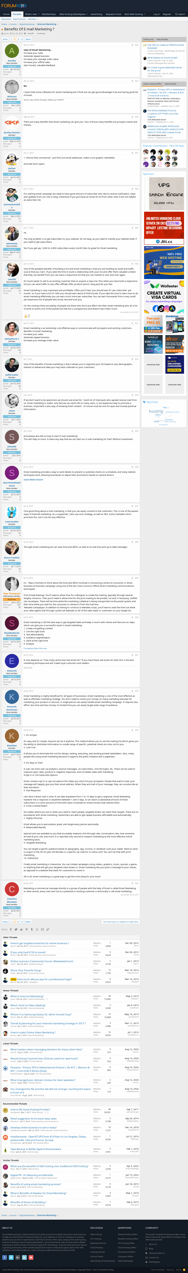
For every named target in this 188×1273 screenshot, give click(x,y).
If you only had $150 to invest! (28, 952)
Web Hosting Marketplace (72, 14)
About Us (153, 1244)
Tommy (13, 1026)
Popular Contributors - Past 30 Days (163, 145)
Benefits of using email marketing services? (35, 1184)
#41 (136, 655)
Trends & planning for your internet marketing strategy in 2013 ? (48, 1023)
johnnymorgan (133, 1112)
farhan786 (134, 1151)
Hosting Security (97, 1252)
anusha (12, 60)
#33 (136, 395)
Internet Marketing (36, 999)
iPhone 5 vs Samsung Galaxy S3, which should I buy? (41, 1014)
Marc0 (13, 946)
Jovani (6, 33)
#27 (136, 153)
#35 (136, 431)
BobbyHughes (133, 1121)
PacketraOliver (16, 1074)
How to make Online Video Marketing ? (33, 1032)
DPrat (136, 945)
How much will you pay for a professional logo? (44, 979)
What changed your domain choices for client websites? (42, 1080)
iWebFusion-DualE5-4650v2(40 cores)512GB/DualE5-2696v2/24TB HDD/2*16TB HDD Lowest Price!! (165, 129)
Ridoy (12, 1169)
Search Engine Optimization (46, 1178)
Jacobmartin (134, 1017)
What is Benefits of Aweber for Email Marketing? (38, 1193)
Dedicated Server (154, 76)
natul (12, 410)
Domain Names (36, 1052)
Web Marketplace (125, 1261)
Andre (12, 973)
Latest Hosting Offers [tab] (152, 83)
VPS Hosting (95, 1238)
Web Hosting (39, 1095)
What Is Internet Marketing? (26, 996)
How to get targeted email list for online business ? (39, 943)
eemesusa (11, 243)
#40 (136, 617)
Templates (33, 982)
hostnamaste (15, 1143)
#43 (136, 730)
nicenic (13, 1052)
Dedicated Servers (98, 1243)
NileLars (11, 96)
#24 (136, 45)
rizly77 (13, 964)
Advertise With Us (157, 1253)
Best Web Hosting (134, 14)
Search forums (19, 19)
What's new (31, 14)
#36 (136, 467)
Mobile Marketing (36, 1017)
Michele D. (14, 1121)
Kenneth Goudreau (11, 708)
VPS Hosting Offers (43, 1074)
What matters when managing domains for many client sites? (46, 1049)
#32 (136, 359)
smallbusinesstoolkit (18, 1130)
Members (32, 19)
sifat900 (11, 446)
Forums (17, 14)
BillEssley (135, 1139)
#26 (136, 117)
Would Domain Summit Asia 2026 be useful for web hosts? (44, 1058)
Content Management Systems (161, 63)
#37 (136, 506)
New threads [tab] (162, 39)
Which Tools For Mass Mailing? (27, 1005)
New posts (6, 19)
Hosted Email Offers (126, 1252)
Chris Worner (15, 1095)
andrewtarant (133, 1026)
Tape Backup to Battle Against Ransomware (35, 1149)
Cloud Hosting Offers (127, 1247)
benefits (31, 33)
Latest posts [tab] (148, 39)
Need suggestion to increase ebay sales (33, 1118)
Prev (6, 39)
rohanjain (135, 981)
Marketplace (154, 1262)
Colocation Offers (125, 1256)
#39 (136, 578)
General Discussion (37, 973)
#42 (136, 691)
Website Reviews (36, 964)
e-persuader (12, 521)
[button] (38, 14)
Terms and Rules (158, 1269)
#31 (136, 323)
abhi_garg (135, 1204)
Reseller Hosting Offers (128, 1238)
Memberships (49, 14)
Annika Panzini (12, 132)
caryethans (134, 1008)
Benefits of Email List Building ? (28, 1202)
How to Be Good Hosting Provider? (30, 1109)
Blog (151, 1248)
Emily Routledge (132, 1168)
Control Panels (96, 1256)
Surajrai (135, 1195)
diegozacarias (133, 973)
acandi (136, 1186)
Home (6, 14)
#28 (136, 189)
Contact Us (154, 1257)
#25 (136, 81)
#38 (136, 542)
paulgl (12, 1187)
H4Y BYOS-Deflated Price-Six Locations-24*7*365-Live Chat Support (162, 113)
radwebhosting (132, 1061)
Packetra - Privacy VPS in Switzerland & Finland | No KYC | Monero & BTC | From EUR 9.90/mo (166, 92)
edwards (12, 670)
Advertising (96, 14)
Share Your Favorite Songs (25, 970)
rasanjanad (15, 1112)
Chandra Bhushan (12, 900)
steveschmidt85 (12, 206)
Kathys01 (135, 998)
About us (170, 1269)
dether (12, 168)
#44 (136, 883)
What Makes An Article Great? (162, 57)
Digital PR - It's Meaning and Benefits (31, 1175)
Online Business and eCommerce (42, 946)
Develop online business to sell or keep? (33, 1127)
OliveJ (12, 1152)
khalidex (12, 745)
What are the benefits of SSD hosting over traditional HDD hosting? (49, 1166)
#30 (136, 264)
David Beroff (133, 1130)
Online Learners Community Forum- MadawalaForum (41, 961)
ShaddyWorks (11, 632)
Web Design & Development (102, 1261)
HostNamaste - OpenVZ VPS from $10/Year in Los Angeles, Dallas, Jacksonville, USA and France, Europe (48, 1138)
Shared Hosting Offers (127, 1234)
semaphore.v (12, 338)
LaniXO (12, 279)
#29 (136, 227)
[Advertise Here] (153, 364)
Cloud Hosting (96, 1247)
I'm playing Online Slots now (35, 648)
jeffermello (12, 374)
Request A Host (113, 14)
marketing (41, 33)
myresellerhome (132, 1177)
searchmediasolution (12, 484)
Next (28, 39)
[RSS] (184, 1269)
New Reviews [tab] (170, 83)
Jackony (13, 1035)
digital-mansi (15, 1178)
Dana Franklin (12, 557)
